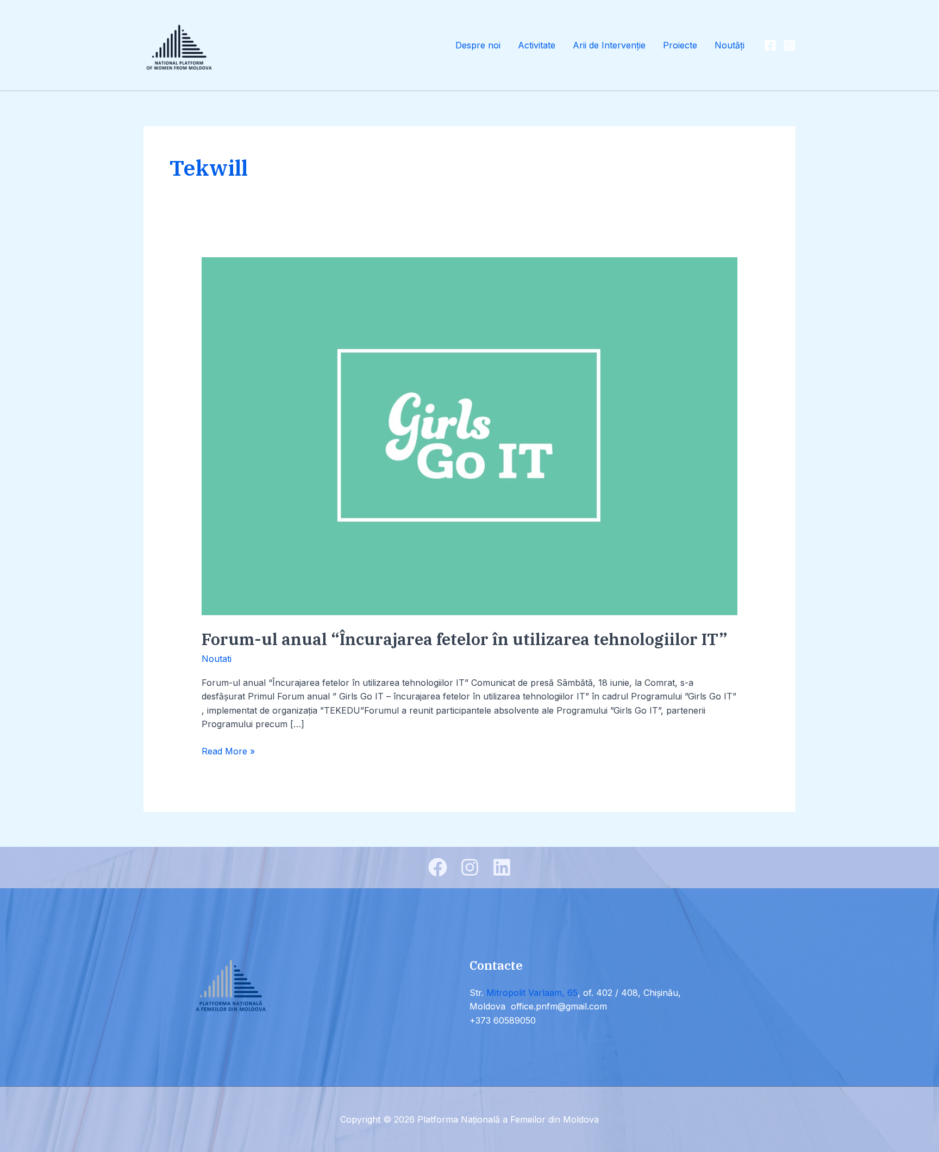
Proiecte (680, 45)
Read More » (228, 751)
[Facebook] (770, 45)
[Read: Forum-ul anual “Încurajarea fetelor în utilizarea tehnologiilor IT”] (470, 435)
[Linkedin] (501, 867)
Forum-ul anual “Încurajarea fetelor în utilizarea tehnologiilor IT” (465, 638)
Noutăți (729, 45)
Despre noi (477, 45)
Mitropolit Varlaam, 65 (532, 992)
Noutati (216, 658)
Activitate (536, 45)
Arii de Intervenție (609, 45)
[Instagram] (789, 45)
